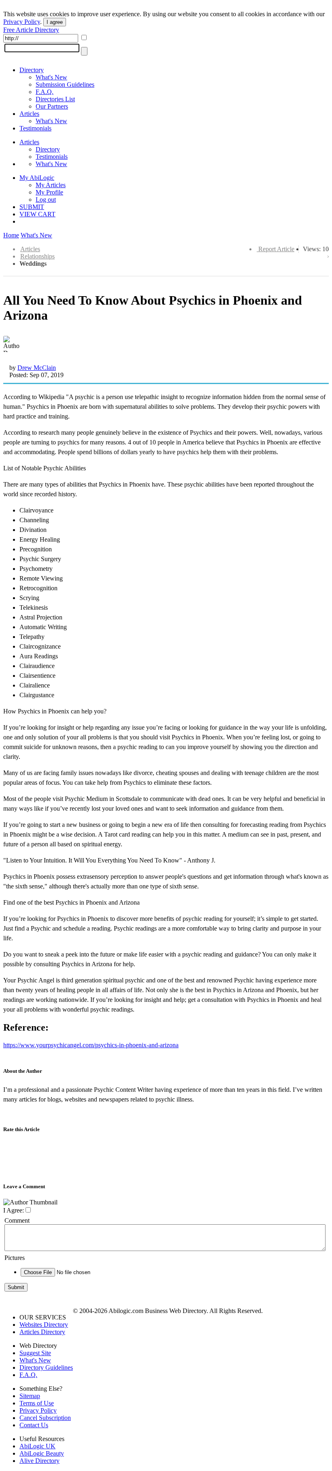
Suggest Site (35, 1352)
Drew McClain (36, 367)
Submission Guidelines (65, 84)
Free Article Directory (31, 29)
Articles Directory (42, 1331)
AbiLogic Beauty (41, 1453)
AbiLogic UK (37, 1446)
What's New (51, 77)
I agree (55, 22)
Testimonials (35, 128)
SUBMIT (31, 206)
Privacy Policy (21, 21)
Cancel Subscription (45, 1417)
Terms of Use (36, 1403)
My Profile (49, 192)
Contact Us (33, 1425)
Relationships (37, 256)
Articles (29, 113)
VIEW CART (37, 214)
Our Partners (52, 106)
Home (11, 235)
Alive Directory (39, 1460)
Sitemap (29, 1395)
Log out (46, 199)
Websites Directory (43, 1324)
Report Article (276, 249)
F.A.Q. (44, 91)
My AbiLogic (36, 177)
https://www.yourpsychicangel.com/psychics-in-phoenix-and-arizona (91, 1045)
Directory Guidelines (46, 1367)
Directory (31, 69)
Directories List (55, 99)
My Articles (51, 184)
